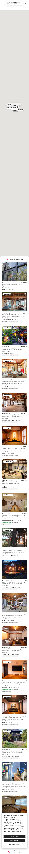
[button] (4, 289)
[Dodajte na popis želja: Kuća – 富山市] (25, 327)
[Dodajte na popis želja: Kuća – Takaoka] (25, 264)
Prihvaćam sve (14, 836)
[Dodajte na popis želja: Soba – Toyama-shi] (25, 461)
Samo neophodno (14, 840)
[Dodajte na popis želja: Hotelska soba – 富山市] (25, 764)
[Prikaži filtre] (25, 3)
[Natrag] (3, 3)
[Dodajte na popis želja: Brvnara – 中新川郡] (25, 561)
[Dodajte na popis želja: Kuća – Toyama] (25, 294)
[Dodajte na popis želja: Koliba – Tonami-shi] (25, 361)
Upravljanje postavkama (14, 844)
